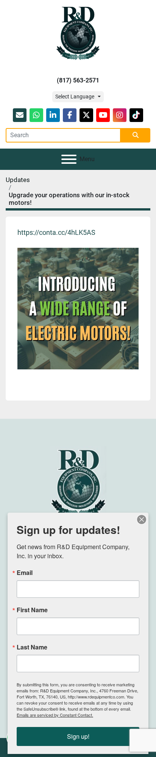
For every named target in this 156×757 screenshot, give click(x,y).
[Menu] (68, 159)
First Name (32, 610)
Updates (18, 180)
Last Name (32, 647)
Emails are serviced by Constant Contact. (55, 715)
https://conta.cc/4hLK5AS (56, 232)
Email (25, 573)
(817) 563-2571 (78, 80)
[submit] (135, 135)
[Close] (141, 519)
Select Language (74, 96)
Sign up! (78, 736)
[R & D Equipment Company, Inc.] (78, 482)
